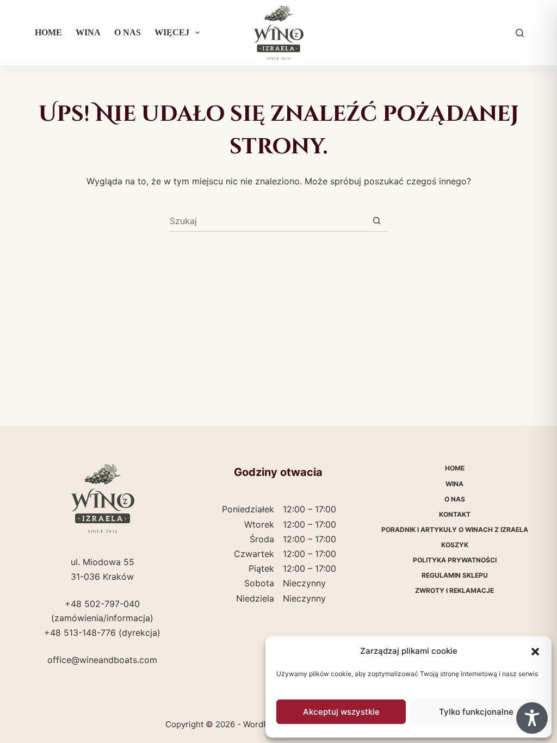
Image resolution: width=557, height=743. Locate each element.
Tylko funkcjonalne (476, 712)
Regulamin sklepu (455, 575)
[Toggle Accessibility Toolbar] (532, 718)
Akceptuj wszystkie (341, 712)
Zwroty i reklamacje (454, 590)
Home (48, 32)
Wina (88, 32)
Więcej (171, 32)
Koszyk (454, 545)
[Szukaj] (520, 33)
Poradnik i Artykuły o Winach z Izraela (454, 529)
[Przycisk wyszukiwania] (376, 220)
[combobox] (268, 221)
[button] (535, 651)
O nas (127, 32)
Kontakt (455, 514)
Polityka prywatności (455, 560)
